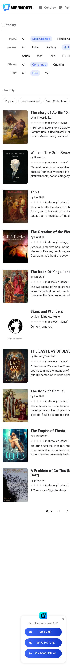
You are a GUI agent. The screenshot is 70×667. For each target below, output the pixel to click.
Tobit (35, 192)
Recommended (30, 101)
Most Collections (56, 101)
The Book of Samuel (47, 391)
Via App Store (45, 642)
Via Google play (45, 653)
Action (26, 56)
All (23, 39)
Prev (49, 511)
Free (35, 73)
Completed (39, 64)
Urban (35, 47)
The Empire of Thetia (48, 431)
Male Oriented (41, 39)
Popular (10, 101)
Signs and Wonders (47, 311)
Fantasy (52, 47)
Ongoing (58, 64)
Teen (52, 56)
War (39, 56)
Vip (47, 73)
